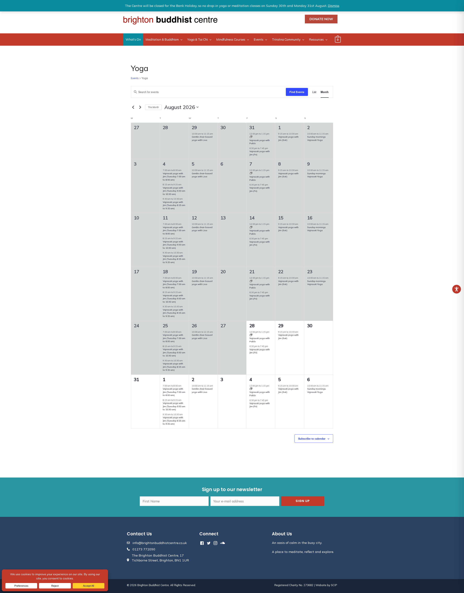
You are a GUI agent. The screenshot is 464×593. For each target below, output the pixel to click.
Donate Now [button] (321, 19)
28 (251, 325)
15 (280, 217)
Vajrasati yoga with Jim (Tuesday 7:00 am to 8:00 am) (174, 176)
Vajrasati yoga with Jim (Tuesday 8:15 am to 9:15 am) (174, 205)
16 (309, 217)
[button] (302, 501)
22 (280, 271)
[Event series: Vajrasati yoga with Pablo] (251, 137)
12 (194, 217)
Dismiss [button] (333, 6)
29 (194, 127)
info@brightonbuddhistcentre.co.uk (159, 543)
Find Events (296, 92)
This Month (153, 107)
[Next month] (140, 107)
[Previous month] (133, 107)
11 (165, 217)
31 (251, 127)
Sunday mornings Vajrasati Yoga (316, 175)
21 (251, 271)
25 (165, 325)
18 (165, 271)
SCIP (334, 585)
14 (251, 217)
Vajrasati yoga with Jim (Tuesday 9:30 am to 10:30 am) (174, 190)
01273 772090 (143, 549)
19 (194, 271)
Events (135, 78)
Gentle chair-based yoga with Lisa (202, 175)
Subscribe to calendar (311, 438)
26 (194, 325)
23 (309, 271)
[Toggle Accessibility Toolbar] (456, 289)
